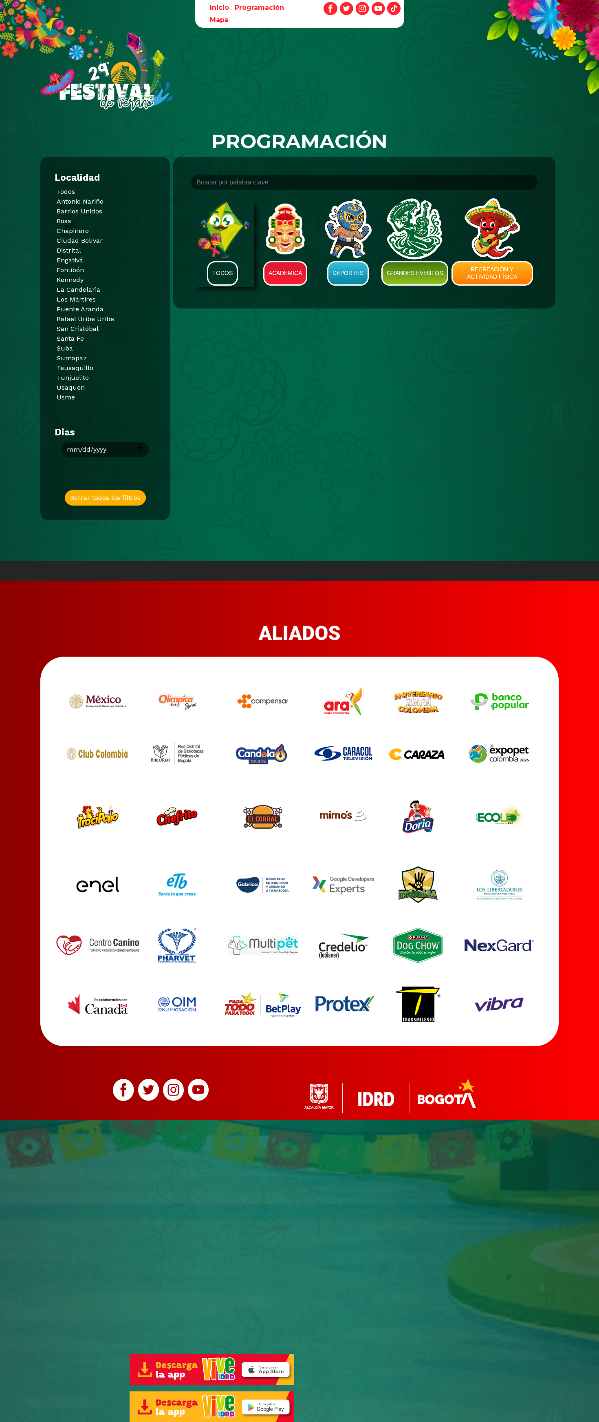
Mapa (219, 20)
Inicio (219, 7)
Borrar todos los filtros (105, 497)
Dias (65, 432)
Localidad (77, 177)
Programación (259, 7)
